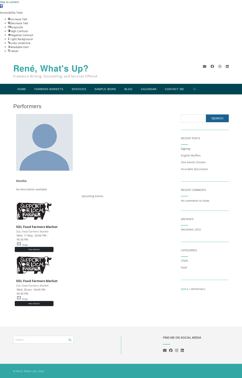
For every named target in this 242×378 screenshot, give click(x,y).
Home (21, 89)
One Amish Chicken (193, 162)
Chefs (184, 260)
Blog (128, 89)
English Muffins (191, 155)
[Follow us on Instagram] (219, 66)
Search (217, 118)
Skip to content (9, 2)
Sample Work (105, 89)
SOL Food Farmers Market (36, 227)
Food (184, 267)
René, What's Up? (51, 68)
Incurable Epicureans (194, 169)
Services (79, 89)
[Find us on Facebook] (212, 66)
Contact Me (174, 89)
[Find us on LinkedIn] (227, 66)
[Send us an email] (204, 66)
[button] (1, 6)
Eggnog (185, 148)
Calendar (149, 89)
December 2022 (191, 229)
